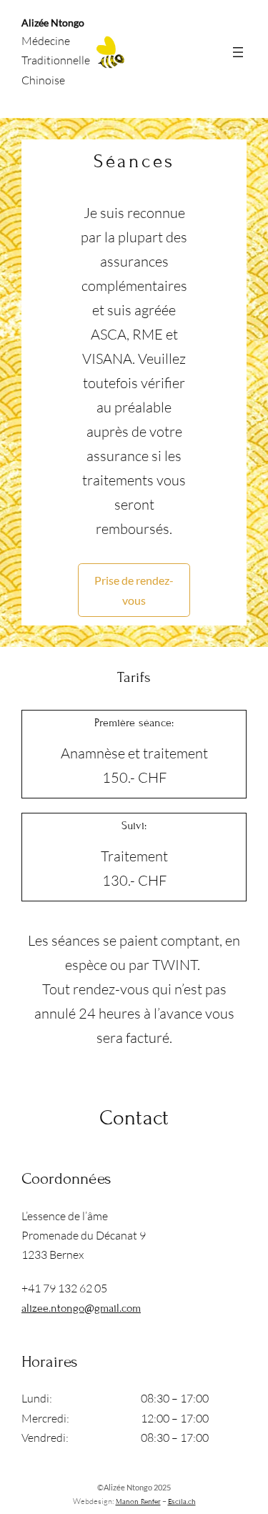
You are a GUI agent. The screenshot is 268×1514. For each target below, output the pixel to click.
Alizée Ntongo (52, 22)
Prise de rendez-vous (134, 589)
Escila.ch (182, 1501)
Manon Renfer (138, 1501)
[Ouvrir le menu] (238, 52)
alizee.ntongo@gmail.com (81, 1308)
